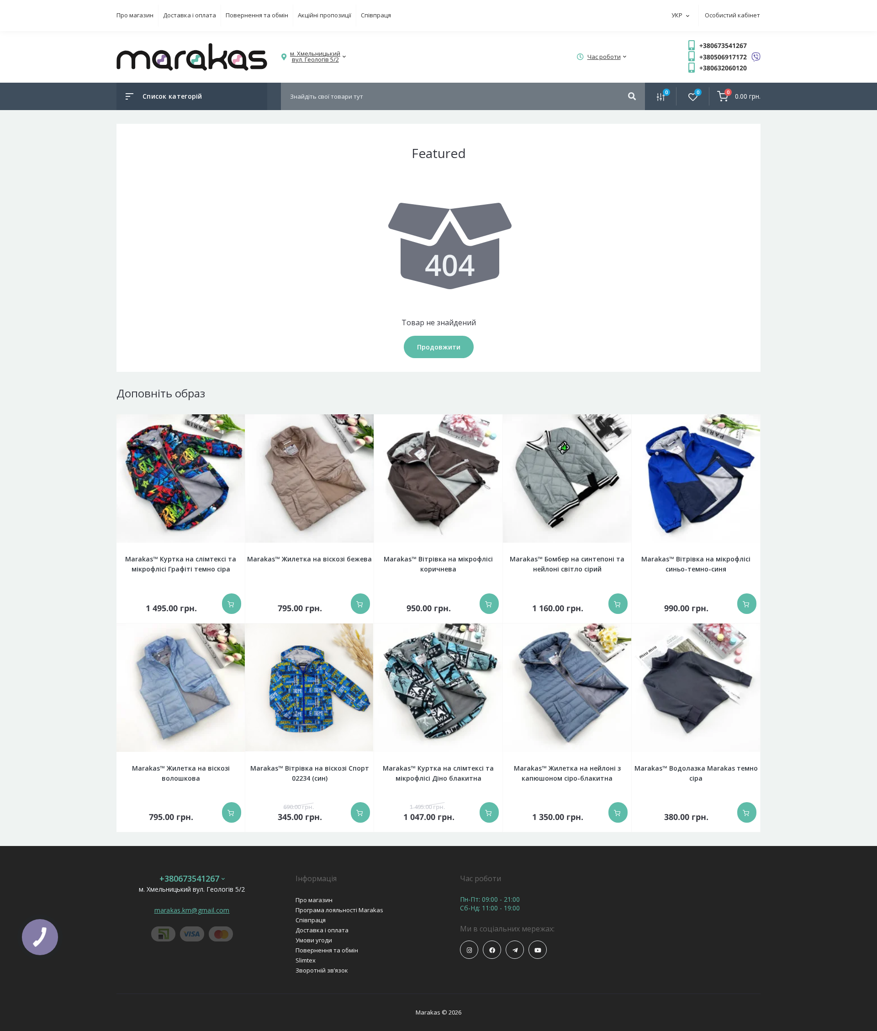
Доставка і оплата (189, 15)
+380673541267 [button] (189, 878)
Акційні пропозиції (324, 15)
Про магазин (134, 15)
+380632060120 (723, 67)
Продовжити (438, 347)
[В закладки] (240, 420)
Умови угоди (314, 940)
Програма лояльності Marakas (339, 910)
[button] (315, 56)
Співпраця (376, 15)
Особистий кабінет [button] (732, 15)
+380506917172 (723, 57)
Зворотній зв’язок (322, 970)
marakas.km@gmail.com (192, 910)
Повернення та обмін (257, 15)
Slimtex (306, 960)
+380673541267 (723, 45)
